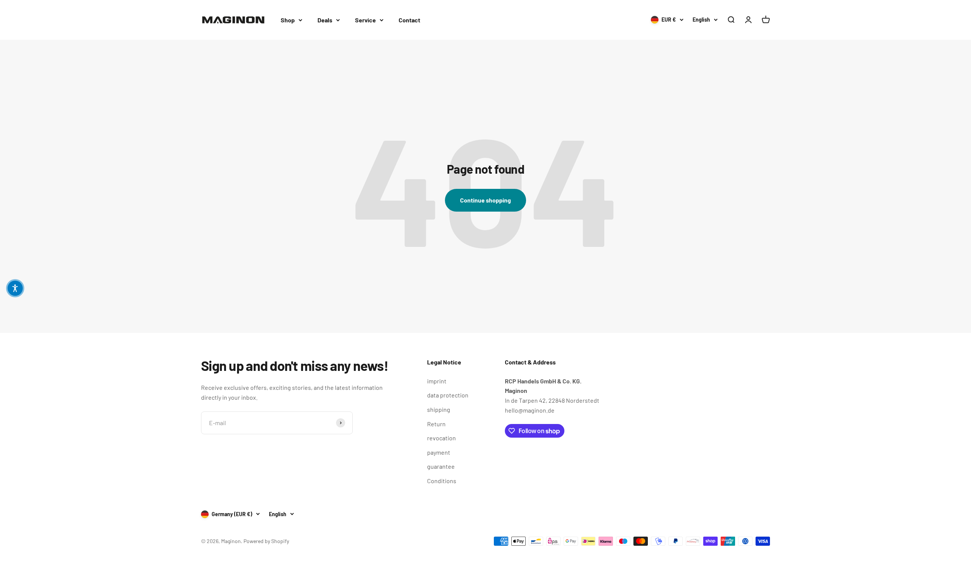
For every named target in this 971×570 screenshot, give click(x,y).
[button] (15, 288)
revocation (441, 437)
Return (436, 423)
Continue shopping (485, 200)
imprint (436, 381)
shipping (438, 409)
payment (438, 452)
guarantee (441, 466)
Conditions (441, 480)
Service (365, 20)
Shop (288, 20)
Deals (324, 20)
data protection (447, 395)
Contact (409, 20)
